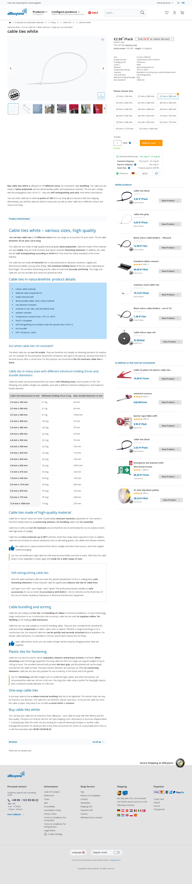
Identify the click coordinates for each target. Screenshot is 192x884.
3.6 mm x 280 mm (147, 102)
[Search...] (142, 12)
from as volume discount (154, 38)
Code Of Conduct (52, 792)
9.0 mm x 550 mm (147, 122)
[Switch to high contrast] (117, 852)
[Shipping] (122, 795)
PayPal (157, 802)
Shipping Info (86, 806)
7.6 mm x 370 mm (169, 115)
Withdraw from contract (91, 817)
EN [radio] (183, 2)
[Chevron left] (11, 68)
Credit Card (159, 799)
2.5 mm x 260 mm (147, 96)
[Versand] (132, 813)
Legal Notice (50, 830)
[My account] (175, 13)
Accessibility (49, 806)
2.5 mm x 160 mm (125, 96)
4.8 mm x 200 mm (169, 102)
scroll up (96, 742)
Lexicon (84, 813)
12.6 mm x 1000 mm (149, 128)
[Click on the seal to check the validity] (180, 765)
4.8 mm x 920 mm (147, 115)
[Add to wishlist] (102, 40)
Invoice (157, 806)
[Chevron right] (103, 68)
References (49, 795)
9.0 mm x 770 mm (169, 122)
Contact (84, 799)
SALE (95, 12)
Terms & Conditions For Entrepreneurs (55, 825)
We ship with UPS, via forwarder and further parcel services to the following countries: (132, 801)
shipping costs (131, 45)
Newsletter (86, 802)
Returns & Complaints (90, 795)
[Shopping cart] (182, 13)
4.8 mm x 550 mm (125, 115)
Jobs (46, 802)
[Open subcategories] (46, 22)
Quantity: (117, 137)
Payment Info (87, 810)
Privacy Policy (50, 813)
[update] (156, 173)
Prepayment (159, 809)
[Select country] (134, 173)
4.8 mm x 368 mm (147, 109)
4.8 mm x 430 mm (169, 109)
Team (46, 799)
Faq (82, 792)
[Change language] (83, 852)
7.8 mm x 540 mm (125, 122)
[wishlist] (167, 13)
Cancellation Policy (52, 810)
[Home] (10, 22)
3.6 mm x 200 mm (125, 102)
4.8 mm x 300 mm (125, 109)
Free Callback (14, 814)
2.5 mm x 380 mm (168, 96)
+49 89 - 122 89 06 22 (25, 800)
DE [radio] (178, 2)
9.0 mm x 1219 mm (126, 128)
